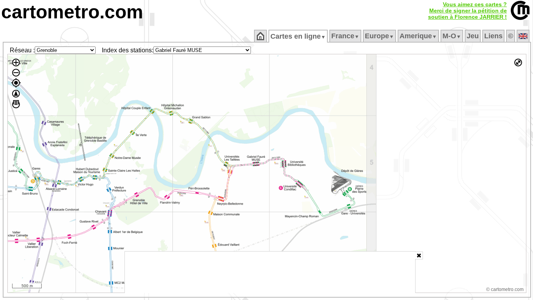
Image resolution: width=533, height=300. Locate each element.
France (345, 36)
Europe (379, 36)
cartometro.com (72, 12)
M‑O (451, 36)
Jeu (473, 36)
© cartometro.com (505, 289)
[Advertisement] (270, 272)
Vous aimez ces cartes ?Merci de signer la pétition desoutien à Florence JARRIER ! (467, 10)
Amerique (418, 36)
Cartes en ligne (298, 36)
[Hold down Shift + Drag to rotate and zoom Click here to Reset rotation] (16, 93)
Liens (493, 36)
